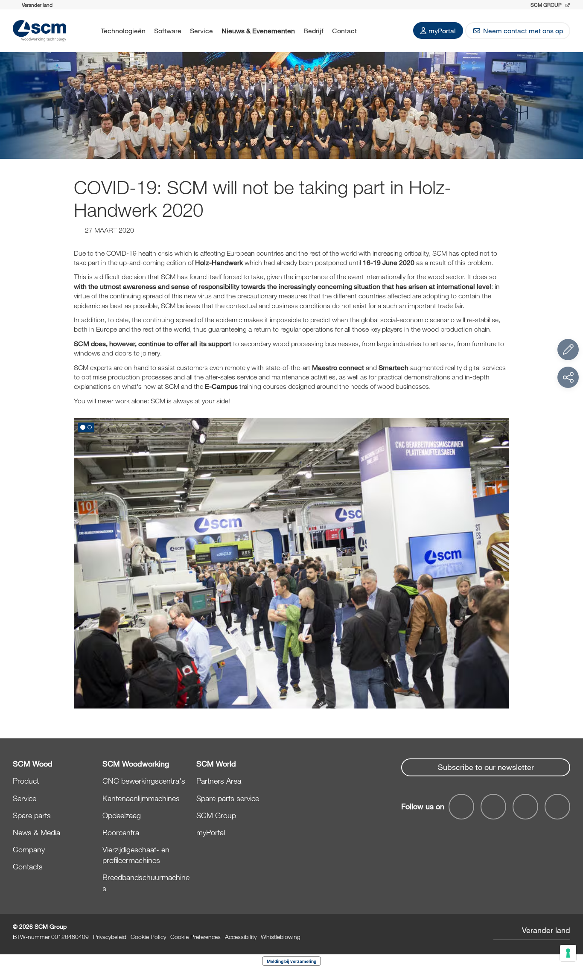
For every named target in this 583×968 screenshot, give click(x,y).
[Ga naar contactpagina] (568, 349)
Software (167, 30)
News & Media (36, 832)
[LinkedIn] (525, 806)
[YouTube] (493, 806)
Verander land (546, 930)
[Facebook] (461, 806)
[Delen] (568, 377)
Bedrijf (313, 30)
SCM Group (216, 815)
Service (201, 30)
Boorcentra (120, 832)
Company (29, 849)
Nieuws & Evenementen (258, 30)
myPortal (442, 30)
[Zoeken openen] (372, 30)
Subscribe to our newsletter (486, 767)
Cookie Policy (148, 936)
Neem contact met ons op (523, 30)
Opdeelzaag (121, 815)
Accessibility (241, 936)
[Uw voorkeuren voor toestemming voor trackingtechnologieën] (568, 953)
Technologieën (123, 30)
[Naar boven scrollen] (568, 914)
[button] (82, 427)
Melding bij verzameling (291, 961)
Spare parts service (227, 798)
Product (26, 780)
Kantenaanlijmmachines (141, 798)
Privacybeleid (109, 936)
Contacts (28, 866)
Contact (344, 30)
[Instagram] (557, 806)
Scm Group (547, 4)
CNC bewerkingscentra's (143, 780)
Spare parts (32, 815)
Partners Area (218, 780)
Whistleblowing (280, 936)
